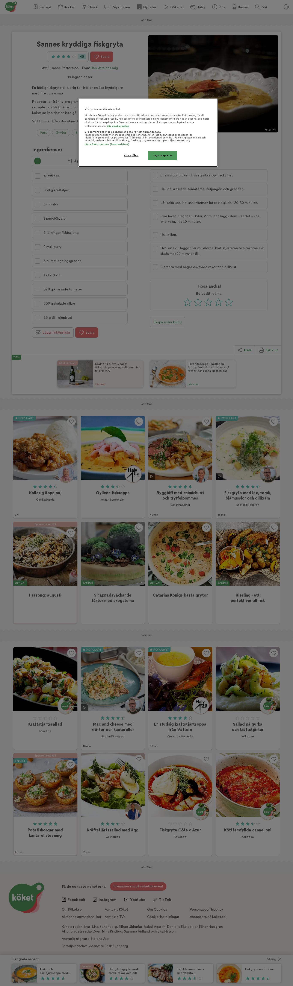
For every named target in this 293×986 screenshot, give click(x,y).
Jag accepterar (162, 155)
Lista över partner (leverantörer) (107, 144)
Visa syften (131, 155)
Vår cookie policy (118, 126)
